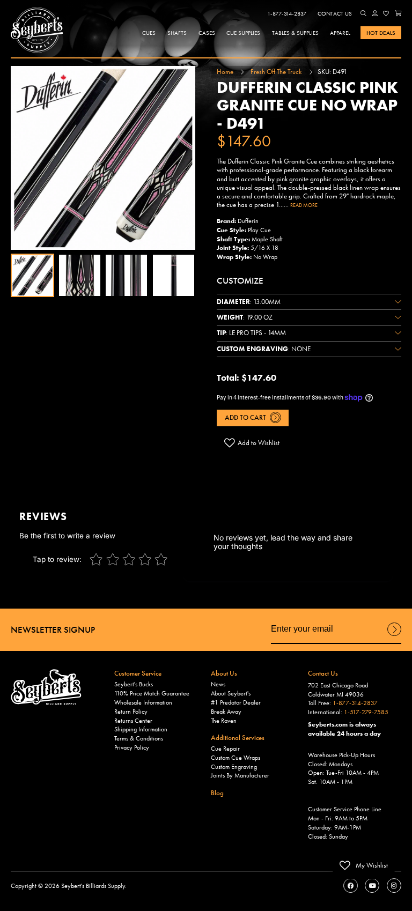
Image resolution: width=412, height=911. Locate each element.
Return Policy (131, 711)
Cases (206, 32)
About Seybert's (231, 693)
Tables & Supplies (295, 32)
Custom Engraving (234, 766)
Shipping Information (140, 729)
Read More (304, 205)
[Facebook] (350, 885)
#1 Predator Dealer (236, 702)
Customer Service (137, 673)
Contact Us (335, 13)
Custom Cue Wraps (235, 757)
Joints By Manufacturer (240, 775)
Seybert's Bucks (133, 684)
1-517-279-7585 (366, 712)
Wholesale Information (143, 702)
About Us (224, 673)
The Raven (224, 720)
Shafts (177, 32)
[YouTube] (372, 885)
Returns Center (133, 720)
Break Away (226, 711)
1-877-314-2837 (286, 13)
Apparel (340, 32)
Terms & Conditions (138, 738)
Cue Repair (225, 748)
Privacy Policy (131, 747)
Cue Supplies (243, 32)
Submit (394, 635)
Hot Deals (380, 32)
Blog (217, 792)
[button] (364, 13)
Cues (149, 32)
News (218, 684)
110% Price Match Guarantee (151, 693)
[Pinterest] (394, 885)
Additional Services (237, 737)
